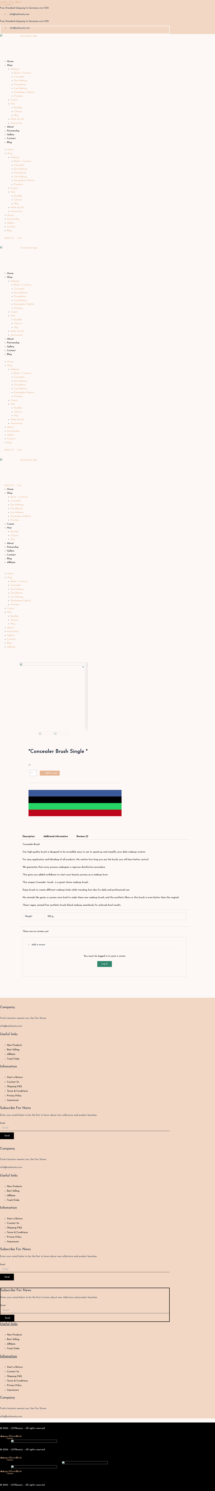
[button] (51, 570)
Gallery (10, 135)
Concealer (19, 77)
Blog (9, 142)
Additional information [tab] (55, 836)
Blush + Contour (22, 73)
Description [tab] (29, 836)
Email (2, 1123)
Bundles (18, 107)
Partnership (13, 131)
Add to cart (51, 773)
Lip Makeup (20, 88)
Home (10, 61)
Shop (9, 65)
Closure (18, 111)
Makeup (15, 69)
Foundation (20, 84)
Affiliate (11, 562)
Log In (104, 964)
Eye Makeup (20, 80)
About (10, 127)
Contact (11, 138)
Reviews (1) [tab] (82, 836)
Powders (18, 96)
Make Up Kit (17, 119)
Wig (16, 115)
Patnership (13, 547)
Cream (14, 100)
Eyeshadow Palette (24, 92)
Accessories (16, 123)
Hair (13, 104)
